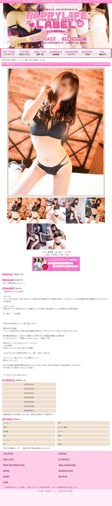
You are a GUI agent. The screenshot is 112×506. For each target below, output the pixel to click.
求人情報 (66, 477)
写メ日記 (10, 477)
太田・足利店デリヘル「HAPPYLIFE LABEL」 (57, 491)
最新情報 (17, 465)
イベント (10, 471)
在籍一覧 (12, 459)
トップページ (13, 454)
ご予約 (68, 471)
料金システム (67, 454)
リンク (8, 482)
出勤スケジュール (70, 459)
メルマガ (70, 465)
